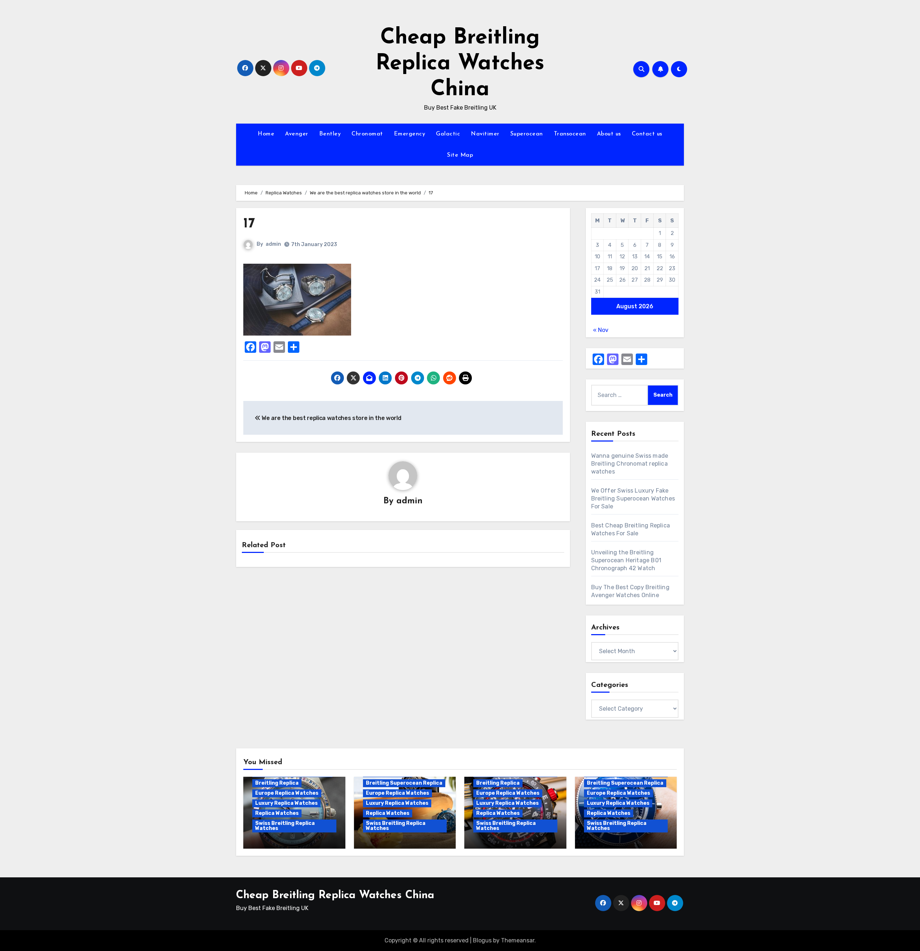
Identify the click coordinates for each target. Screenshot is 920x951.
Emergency (410, 134)
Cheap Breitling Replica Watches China (460, 64)
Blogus (482, 940)
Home (266, 134)
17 (249, 224)
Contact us (647, 134)
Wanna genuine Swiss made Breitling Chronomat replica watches (629, 463)
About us (609, 134)
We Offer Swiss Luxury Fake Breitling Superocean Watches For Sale (633, 498)
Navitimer (485, 134)
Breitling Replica (277, 783)
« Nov (600, 330)
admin (273, 244)
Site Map (460, 155)
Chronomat (367, 134)
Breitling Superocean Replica (404, 783)
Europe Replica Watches (286, 793)
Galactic (448, 134)
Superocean (526, 134)
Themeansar (517, 940)
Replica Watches (277, 813)
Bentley (330, 134)
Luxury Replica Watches (286, 803)
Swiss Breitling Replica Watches (285, 825)
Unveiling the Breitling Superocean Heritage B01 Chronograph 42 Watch (626, 560)
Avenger (296, 134)
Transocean (570, 134)
